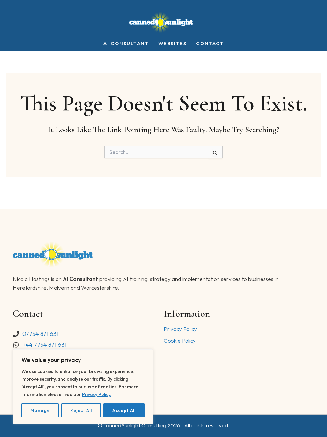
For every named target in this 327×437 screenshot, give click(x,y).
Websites (172, 43)
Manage (40, 410)
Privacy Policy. (96, 394)
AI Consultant (126, 43)
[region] (83, 386)
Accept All (124, 410)
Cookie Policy (180, 340)
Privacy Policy (180, 328)
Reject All (81, 410)
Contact (210, 43)
